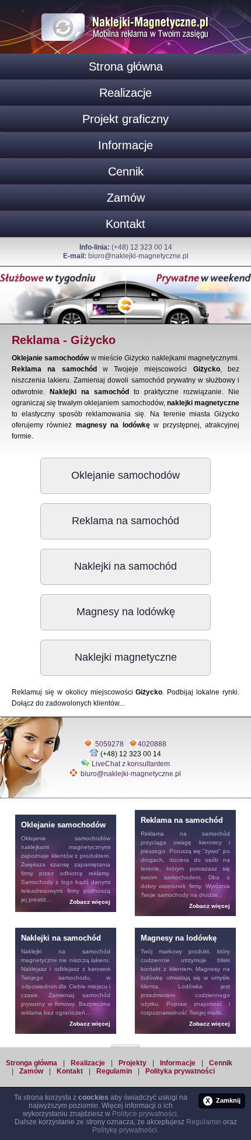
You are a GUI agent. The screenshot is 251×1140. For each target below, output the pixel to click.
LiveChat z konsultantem (131, 764)
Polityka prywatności (180, 1071)
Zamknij (222, 1101)
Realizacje (125, 92)
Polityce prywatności (144, 1114)
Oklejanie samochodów (125, 475)
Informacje (125, 145)
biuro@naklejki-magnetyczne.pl (138, 256)
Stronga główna (31, 1063)
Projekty (132, 1063)
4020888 (152, 744)
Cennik (126, 171)
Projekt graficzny (125, 119)
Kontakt (125, 224)
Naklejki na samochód (125, 566)
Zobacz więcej (89, 902)
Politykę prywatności (124, 1130)
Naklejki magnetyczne (126, 657)
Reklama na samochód (125, 521)
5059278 (109, 744)
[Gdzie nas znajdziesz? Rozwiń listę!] (125, 1042)
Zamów (126, 197)
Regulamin (114, 1071)
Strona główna (126, 66)
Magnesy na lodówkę (125, 612)
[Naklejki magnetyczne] (125, 11)
